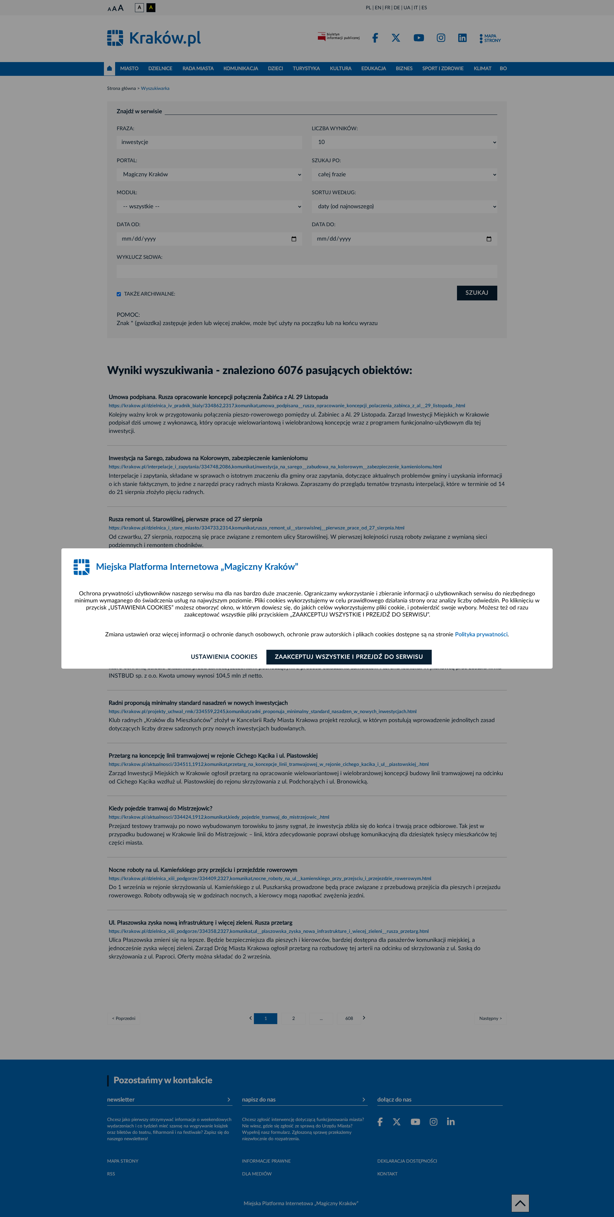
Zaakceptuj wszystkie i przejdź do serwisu (349, 657)
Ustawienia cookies (224, 657)
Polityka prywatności (481, 635)
